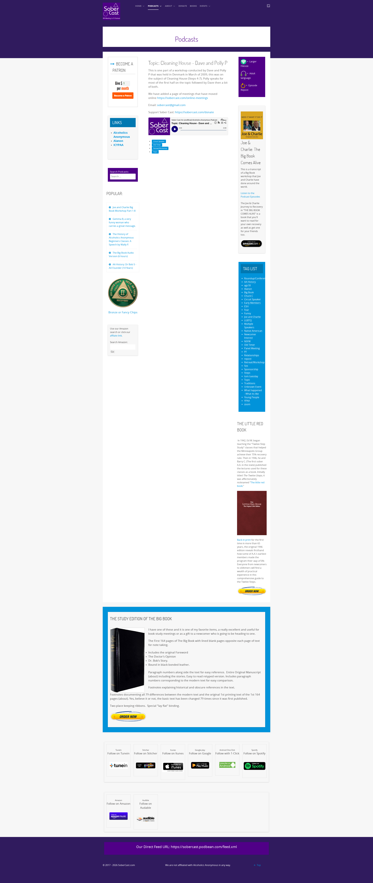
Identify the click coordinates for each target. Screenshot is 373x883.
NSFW (247, 341)
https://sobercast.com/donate (194, 112)
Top (258, 865)
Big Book (249, 292)
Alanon (248, 289)
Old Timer (157, 145)
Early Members (252, 303)
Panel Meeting (252, 348)
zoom (247, 404)
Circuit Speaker (158, 141)
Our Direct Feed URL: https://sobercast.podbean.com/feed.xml (186, 847)
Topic (155, 152)
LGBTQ (248, 320)
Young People (251, 397)
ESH (246, 306)
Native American (253, 330)
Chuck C (248, 296)
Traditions (249, 383)
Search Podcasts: (119, 171)
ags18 (247, 285)
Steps (247, 372)
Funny (247, 313)
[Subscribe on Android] (227, 764)
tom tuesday (251, 376)
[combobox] (123, 176)
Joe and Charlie (252, 317)
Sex (246, 365)
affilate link (116, 335)
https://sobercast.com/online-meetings (182, 98)
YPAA (247, 400)
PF (245, 351)
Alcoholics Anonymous (205, 865)
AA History (250, 282)
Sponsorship (251, 369)
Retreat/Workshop (160, 148)
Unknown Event (252, 386)
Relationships (251, 355)
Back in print (244, 540)
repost (247, 358)
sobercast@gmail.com (171, 105)
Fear (246, 310)
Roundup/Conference (256, 278)
